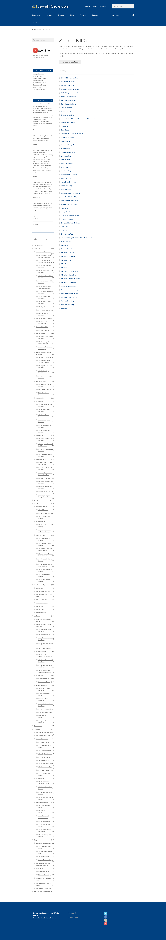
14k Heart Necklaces (44, 635)
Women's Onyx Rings (44, 875)
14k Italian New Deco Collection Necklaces (44, 671)
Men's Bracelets (41, 459)
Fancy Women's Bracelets (43, 252)
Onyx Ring (64, 227)
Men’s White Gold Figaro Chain (71, 193)
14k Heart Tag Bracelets (45, 357)
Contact (95, 6)
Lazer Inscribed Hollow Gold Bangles (45, 348)
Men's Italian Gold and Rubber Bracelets (45, 474)
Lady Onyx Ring (66, 156)
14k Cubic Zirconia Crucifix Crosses (43, 817)
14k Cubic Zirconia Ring (43, 591)
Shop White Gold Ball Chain (70, 62)
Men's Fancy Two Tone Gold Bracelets (45, 463)
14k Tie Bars (39, 606)
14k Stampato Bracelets (45, 310)
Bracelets (61, 15)
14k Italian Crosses (44, 821)
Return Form (65, 308)
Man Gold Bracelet (67, 163)
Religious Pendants (42, 802)
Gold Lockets (40, 778)
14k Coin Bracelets (43, 330)
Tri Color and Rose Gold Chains (43, 891)
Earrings (95, 15)
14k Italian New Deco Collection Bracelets (44, 287)
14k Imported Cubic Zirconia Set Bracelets (45, 261)
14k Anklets (39, 588)
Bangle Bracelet (66, 108)
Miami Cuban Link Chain (69, 204)
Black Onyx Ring (66, 111)
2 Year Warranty (37, 76)
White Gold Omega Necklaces (44, 694)
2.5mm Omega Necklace (69, 96)
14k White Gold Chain (68, 85)
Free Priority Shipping (39, 85)
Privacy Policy (73, 918)
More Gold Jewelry (39, 585)
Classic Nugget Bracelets (45, 492)
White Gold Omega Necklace (70, 279)
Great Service (37, 87)
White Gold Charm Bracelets (43, 394)
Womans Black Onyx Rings (69, 290)
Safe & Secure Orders (39, 83)
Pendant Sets (38, 726)
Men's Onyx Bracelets (44, 478)
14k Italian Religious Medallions (44, 830)
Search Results (66, 241)
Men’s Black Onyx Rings (68, 182)
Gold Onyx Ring (66, 141)
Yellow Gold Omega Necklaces (44, 689)
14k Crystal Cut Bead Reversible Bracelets (44, 256)
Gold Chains (36, 15)
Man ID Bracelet (66, 167)
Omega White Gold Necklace (70, 223)
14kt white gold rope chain (69, 93)
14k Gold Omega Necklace (69, 78)
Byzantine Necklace (67, 115)
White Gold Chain (66, 260)
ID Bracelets (39, 401)
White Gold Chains (67, 264)
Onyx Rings (64, 230)
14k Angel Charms (43, 742)
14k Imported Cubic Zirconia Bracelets (44, 361)
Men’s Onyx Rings (66, 186)
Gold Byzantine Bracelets (43, 314)
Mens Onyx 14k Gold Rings (69, 197)
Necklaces (49, 15)
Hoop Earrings (66, 148)
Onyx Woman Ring (67, 234)
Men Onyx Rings (66, 178)
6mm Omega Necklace (68, 104)
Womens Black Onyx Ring (69, 297)
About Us (87, 6)
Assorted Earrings (41, 506)
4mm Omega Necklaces (45, 712)
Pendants (83, 15)
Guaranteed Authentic (39, 78)
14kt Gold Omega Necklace (70, 89)
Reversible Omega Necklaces (43, 700)
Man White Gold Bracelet (69, 174)
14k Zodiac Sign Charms (43, 736)
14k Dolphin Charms (44, 757)
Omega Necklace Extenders (70, 215)
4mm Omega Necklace (68, 100)
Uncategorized (38, 245)
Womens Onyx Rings (67, 305)
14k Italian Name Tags (45, 767)
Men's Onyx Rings (43, 871)
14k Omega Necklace (68, 82)
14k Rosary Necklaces (44, 648)
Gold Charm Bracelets (44, 389)
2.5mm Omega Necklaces (45, 709)
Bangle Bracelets (41, 333)
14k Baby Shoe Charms (45, 754)
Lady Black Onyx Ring (68, 152)
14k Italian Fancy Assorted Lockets (43, 783)
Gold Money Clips (41, 613)
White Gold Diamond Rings (44, 888)
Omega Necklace (66, 212)
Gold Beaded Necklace (68, 122)
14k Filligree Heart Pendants (44, 732)
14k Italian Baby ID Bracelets (44, 410)
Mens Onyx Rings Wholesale (70, 201)
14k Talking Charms (44, 770)
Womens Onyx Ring (67, 301)
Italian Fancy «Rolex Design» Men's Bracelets (45, 496)
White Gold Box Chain (68, 256)
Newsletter (64, 208)
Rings (72, 15)
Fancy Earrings (40, 521)
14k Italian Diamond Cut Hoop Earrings (45, 565)
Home (36, 29)
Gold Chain (64, 126)
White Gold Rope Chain (68, 282)
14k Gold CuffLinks (41, 600)
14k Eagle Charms (43, 760)
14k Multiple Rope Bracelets (43, 372)
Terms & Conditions (67, 249)
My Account (103, 6)
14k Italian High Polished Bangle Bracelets (45, 343)
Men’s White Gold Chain (68, 189)
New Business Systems (48, 918)
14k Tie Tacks (40, 609)
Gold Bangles (40, 398)
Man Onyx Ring (66, 171)
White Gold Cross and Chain (70, 271)
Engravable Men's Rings (45, 860)
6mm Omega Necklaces (42, 716)
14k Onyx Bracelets (44, 307)
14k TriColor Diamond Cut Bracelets (44, 323)
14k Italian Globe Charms (45, 763)
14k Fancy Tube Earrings (45, 513)
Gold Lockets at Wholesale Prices (72, 134)
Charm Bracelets (41, 381)
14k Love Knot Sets (41, 603)
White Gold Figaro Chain (69, 275)
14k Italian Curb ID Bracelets (43, 416)
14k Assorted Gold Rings (43, 843)
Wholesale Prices (38, 80)
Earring (36, 500)
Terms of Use (72, 913)
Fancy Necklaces (41, 651)
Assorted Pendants (42, 739)
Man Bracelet (65, 160)
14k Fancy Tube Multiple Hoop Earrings (45, 555)
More (35, 22)
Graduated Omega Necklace (70, 145)
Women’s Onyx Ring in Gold (70, 293)
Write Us (35, 224)
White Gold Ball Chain (68, 253)
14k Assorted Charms (44, 750)
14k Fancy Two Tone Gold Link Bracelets (45, 445)
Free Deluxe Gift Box (39, 89)
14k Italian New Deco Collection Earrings (44, 531)
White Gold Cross (66, 267)
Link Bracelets (40, 435)
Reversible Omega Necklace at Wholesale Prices (77, 238)
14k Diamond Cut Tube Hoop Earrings (45, 549)
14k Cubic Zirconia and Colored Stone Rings (43, 864)
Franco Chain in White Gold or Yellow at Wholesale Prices (79, 119)
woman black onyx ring (68, 286)
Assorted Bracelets (42, 327)
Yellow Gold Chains (44, 682)
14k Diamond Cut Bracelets (44, 318)
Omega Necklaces (67, 219)
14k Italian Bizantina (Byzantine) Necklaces (45, 656)
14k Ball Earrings (43, 510)
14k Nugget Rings (43, 856)
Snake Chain (65, 245)
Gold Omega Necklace (68, 137)
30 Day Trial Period (38, 74)
